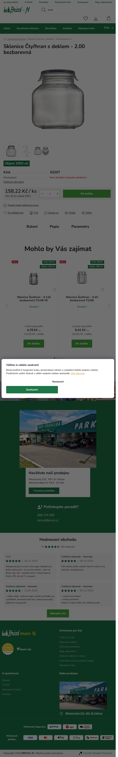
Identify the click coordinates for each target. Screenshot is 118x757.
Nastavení (58, 381)
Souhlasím (32, 389)
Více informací (78, 373)
